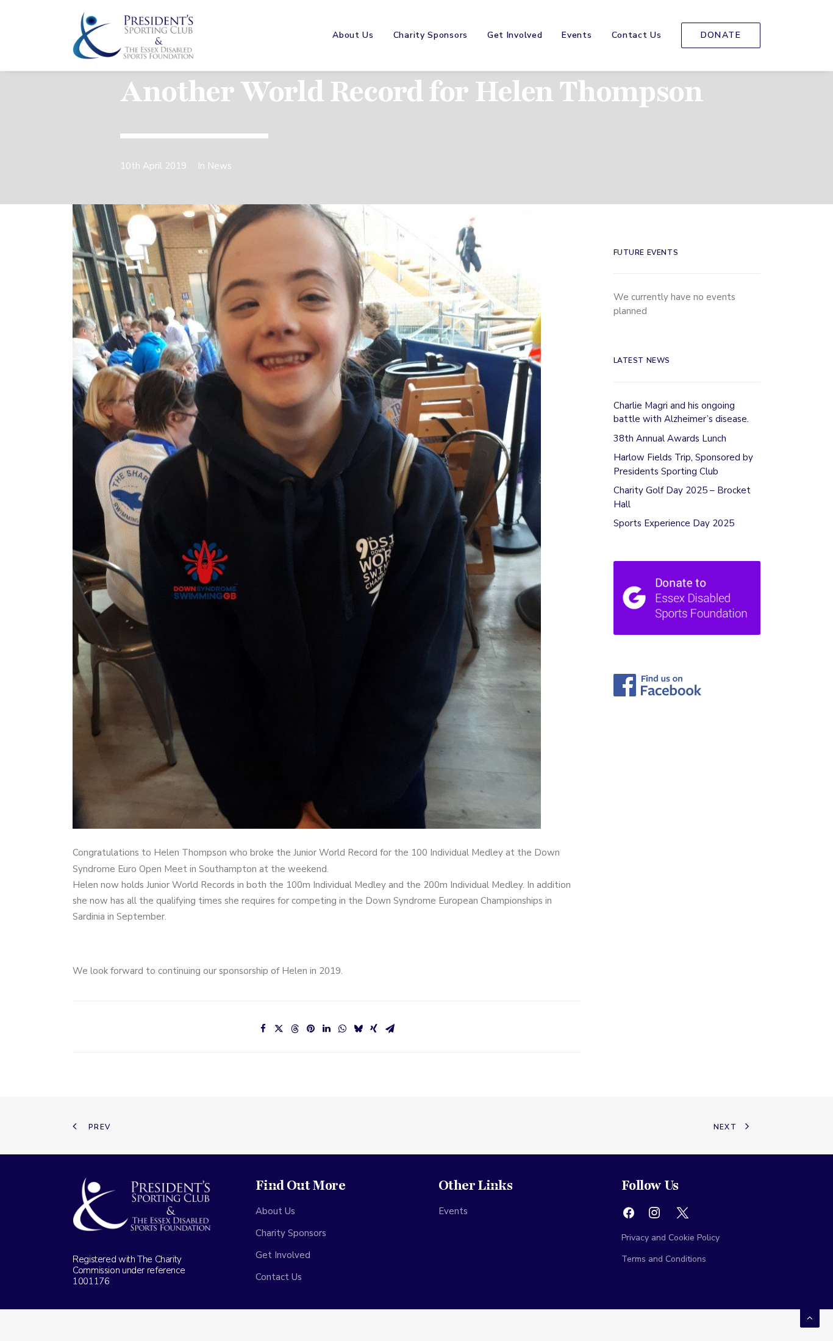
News (219, 166)
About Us (353, 35)
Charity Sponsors (430, 35)
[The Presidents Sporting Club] (134, 35)
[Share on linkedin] (326, 1028)
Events (577, 35)
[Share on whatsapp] (342, 1028)
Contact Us (637, 35)
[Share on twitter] (278, 1028)
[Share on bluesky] (358, 1028)
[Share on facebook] (263, 1028)
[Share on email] (389, 1028)
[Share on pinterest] (310, 1028)
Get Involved (514, 35)
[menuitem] (357, 35)
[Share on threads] (294, 1028)
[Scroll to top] (810, 1317)
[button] (628, 1216)
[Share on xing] (373, 1028)
